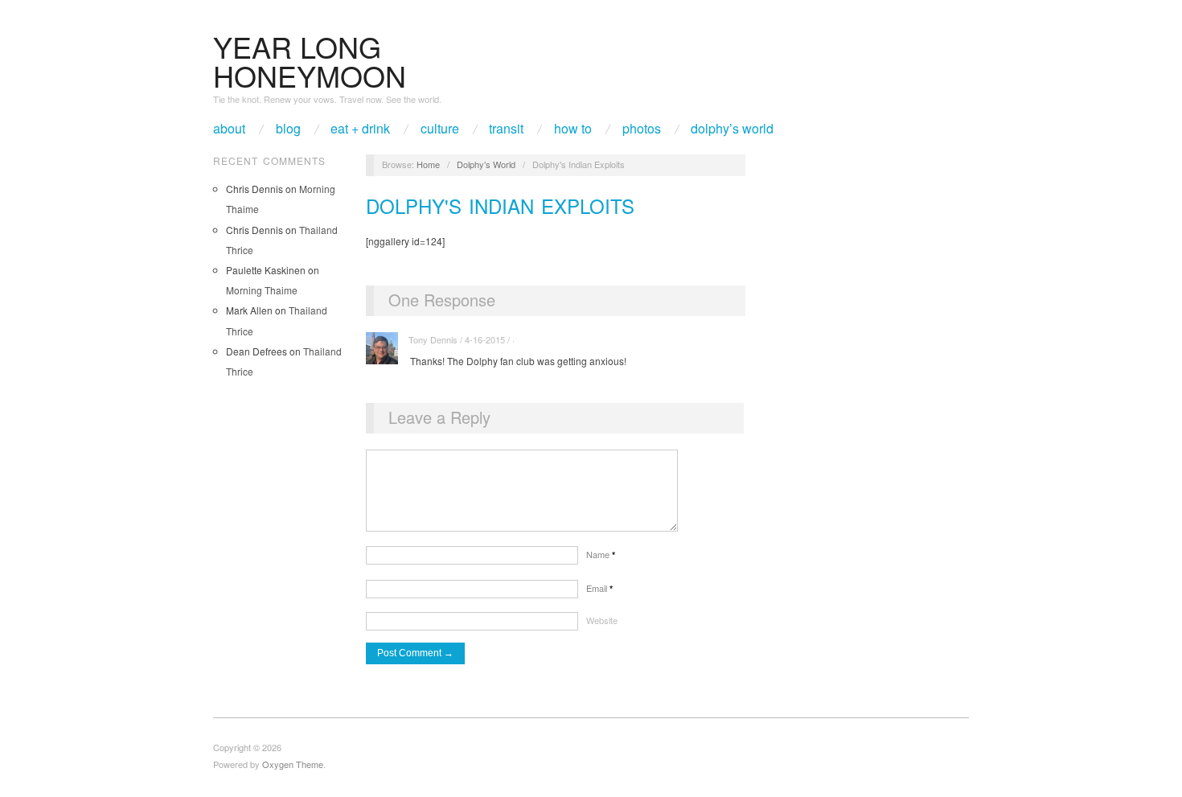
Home (428, 164)
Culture (440, 128)
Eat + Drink (360, 128)
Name (600, 554)
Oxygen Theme (292, 764)
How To (573, 128)
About (229, 128)
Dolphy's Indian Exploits (500, 205)
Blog (288, 128)
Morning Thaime (262, 290)
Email (599, 587)
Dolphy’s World (732, 128)
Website (602, 620)
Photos (641, 128)
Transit (506, 128)
